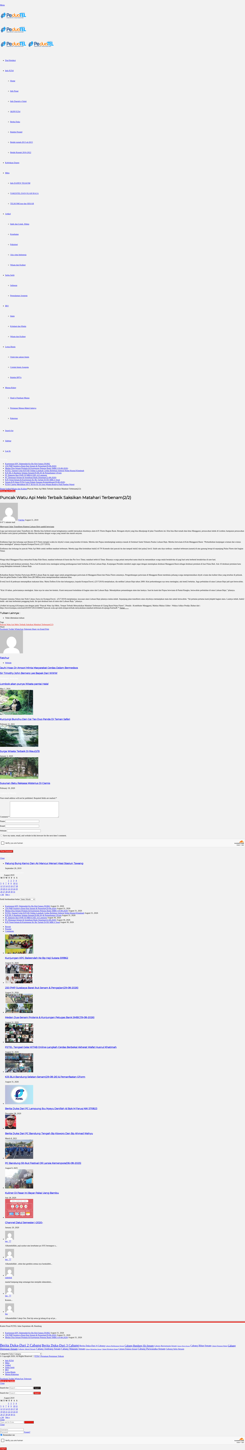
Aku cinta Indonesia (18, 255)
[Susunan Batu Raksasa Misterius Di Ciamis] (19, 778)
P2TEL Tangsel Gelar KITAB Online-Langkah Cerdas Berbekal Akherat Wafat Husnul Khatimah (44, 471)
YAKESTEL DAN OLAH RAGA (24, 193)
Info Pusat (14, 91)
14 (6, 886)
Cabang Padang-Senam (127, 1349)
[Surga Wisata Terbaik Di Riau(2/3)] (19, 746)
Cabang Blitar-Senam (200, 1345)
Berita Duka (15, 122)
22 (9, 889)
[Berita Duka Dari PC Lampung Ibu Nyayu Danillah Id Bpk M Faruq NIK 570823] (19, 1103)
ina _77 (8, 1241)
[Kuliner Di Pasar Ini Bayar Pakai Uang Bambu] (19, 1188)
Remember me (9, 1435)
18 (17, 886)
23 (12, 889)
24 (14, 889)
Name (2, 821)
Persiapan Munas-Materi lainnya (23, 408)
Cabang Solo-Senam (175, 1349)
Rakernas (14, 418)
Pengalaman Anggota (18, 296)
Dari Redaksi (10, 60)
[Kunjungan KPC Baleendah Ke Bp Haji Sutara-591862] (19, 953)
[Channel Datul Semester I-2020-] (19, 1217)
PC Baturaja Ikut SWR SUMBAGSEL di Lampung (26, 475)
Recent (8, 927)
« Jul (2, 894)
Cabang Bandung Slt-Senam (139, 1345)
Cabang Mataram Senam (73, 1348)
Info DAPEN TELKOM (20, 183)
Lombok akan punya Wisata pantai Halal (24, 683)
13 (4, 886)
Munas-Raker (10, 388)
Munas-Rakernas (12, 1374)
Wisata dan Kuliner (18, 265)
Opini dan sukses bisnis (19, 357)
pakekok (8, 1278)
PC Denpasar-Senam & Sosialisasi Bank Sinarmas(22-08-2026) (30, 477)
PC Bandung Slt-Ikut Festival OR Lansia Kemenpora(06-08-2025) (43, 1163)
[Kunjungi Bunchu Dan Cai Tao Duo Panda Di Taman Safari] (16, 714)
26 (1, 892)
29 (9, 892)
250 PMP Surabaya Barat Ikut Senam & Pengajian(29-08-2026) (30, 466)
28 (6, 892)
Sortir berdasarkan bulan (10, 899)
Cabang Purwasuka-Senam (151, 1348)
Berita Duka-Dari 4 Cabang (92, 1345)
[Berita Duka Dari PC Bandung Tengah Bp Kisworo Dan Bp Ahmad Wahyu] (10, 1128)
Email (2, 826)
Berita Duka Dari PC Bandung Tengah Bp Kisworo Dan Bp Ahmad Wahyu (49, 1133)
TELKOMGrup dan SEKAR (22, 203)
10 (14, 883)
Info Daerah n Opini (18, 101)
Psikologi (14, 244)
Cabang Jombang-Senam (48, 1348)
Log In (3, 1449)
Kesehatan (14, 234)
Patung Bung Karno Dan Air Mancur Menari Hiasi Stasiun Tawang (44, 863)
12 (1, 886)
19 (1, 889)
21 (6, 889)
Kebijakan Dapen (12, 163)
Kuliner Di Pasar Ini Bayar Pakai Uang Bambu (32, 1192)
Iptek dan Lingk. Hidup (19, 224)
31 (14, 892)
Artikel (8, 214)
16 (12, 886)
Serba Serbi (9, 275)
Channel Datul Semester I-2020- (24, 1222)
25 (17, 889)
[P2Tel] (27, 48)
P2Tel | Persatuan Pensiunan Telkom (49, 1356)
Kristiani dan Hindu (18, 326)
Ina (6, 1314)
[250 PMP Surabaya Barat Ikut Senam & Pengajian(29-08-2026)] (19, 982)
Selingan (13, 285)
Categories (4, 1354)
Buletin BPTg (15, 377)
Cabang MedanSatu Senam (93, 1349)
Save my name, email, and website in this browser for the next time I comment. (34, 835)
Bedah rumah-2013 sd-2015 (21, 142)
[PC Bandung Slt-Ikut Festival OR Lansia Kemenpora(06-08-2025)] (19, 1158)
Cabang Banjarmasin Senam (165, 1346)
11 (17, 883)
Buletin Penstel (16, 132)
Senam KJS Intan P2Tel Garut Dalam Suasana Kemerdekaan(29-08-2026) (35, 482)
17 (14, 886)
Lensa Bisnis (10, 347)
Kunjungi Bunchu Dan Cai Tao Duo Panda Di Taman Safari (35, 719)
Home (12, 81)
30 (12, 892)
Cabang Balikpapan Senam (114, 1346)
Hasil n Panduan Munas (19, 398)
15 (9, 886)
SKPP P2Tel (15, 111)
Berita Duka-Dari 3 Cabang (60, 1345)
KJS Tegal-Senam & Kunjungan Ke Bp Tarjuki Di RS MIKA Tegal (32, 480)
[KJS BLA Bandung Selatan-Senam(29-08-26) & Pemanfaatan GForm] (19, 1072)
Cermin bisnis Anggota (19, 367)
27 (4, 892)
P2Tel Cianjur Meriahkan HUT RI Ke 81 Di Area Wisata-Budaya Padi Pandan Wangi (39, 484)
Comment (4, 817)
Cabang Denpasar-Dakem (219, 1346)
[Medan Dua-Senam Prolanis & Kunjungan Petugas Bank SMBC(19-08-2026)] (19, 1012)
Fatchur (21, 520)
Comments (9, 931)
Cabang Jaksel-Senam (27, 1349)
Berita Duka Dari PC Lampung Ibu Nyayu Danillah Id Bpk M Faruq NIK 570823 (51, 1108)
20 (4, 889)
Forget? (27, 1432)
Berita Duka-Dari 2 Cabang (20, 1345)
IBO (7, 306)
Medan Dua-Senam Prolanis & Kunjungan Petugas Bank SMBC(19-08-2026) (36, 468)
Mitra (7, 173)
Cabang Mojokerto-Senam (110, 1349)
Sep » (7, 894)
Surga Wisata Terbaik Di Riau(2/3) (20, 751)
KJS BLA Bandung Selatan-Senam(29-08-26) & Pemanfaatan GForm (33, 473)
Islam (12, 316)
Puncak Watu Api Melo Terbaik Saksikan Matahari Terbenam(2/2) (26, 624)
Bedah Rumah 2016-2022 (20, 152)
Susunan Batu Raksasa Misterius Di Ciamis (25, 783)
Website (3, 831)
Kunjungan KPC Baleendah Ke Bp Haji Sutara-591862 (27, 464)
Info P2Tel (9, 71)
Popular (8, 929)
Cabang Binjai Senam (183, 1346)
